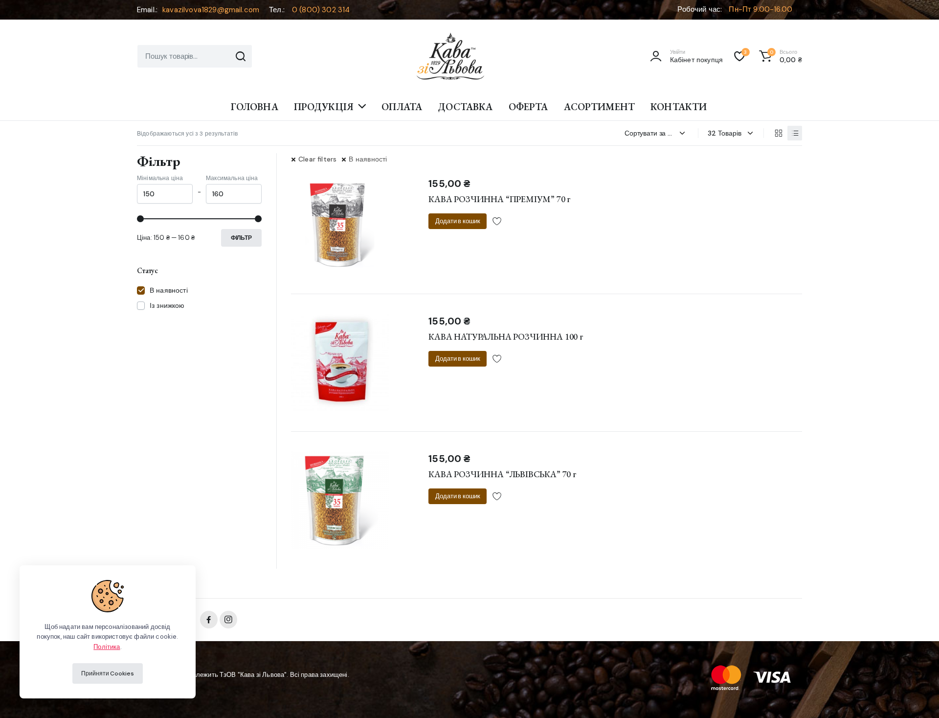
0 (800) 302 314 (321, 10)
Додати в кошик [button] (457, 221)
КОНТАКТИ (678, 106)
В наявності (368, 159)
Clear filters (317, 159)
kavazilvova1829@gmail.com (210, 10)
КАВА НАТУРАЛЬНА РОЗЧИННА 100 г (505, 336)
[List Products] (794, 133)
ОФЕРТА (528, 106)
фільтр (241, 238)
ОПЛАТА (401, 106)
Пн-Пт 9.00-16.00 (760, 9)
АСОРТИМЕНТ (599, 106)
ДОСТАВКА (465, 106)
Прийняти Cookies (107, 673)
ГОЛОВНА (254, 106)
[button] (779, 56)
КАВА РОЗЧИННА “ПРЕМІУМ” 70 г (499, 199)
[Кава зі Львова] (450, 56)
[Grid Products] (778, 133)
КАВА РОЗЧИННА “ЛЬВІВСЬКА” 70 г (502, 474)
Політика (106, 647)
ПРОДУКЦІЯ (324, 106)
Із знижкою (167, 305)
